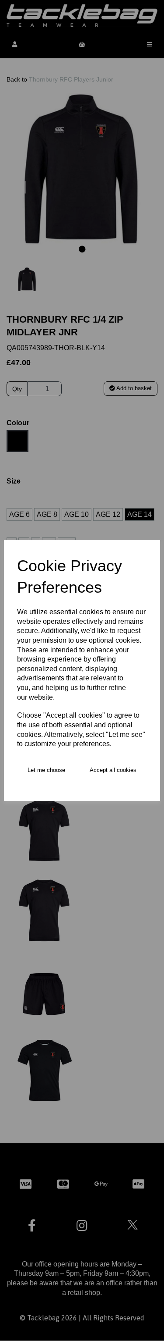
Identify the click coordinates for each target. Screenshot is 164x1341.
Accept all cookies (113, 770)
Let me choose (46, 770)
